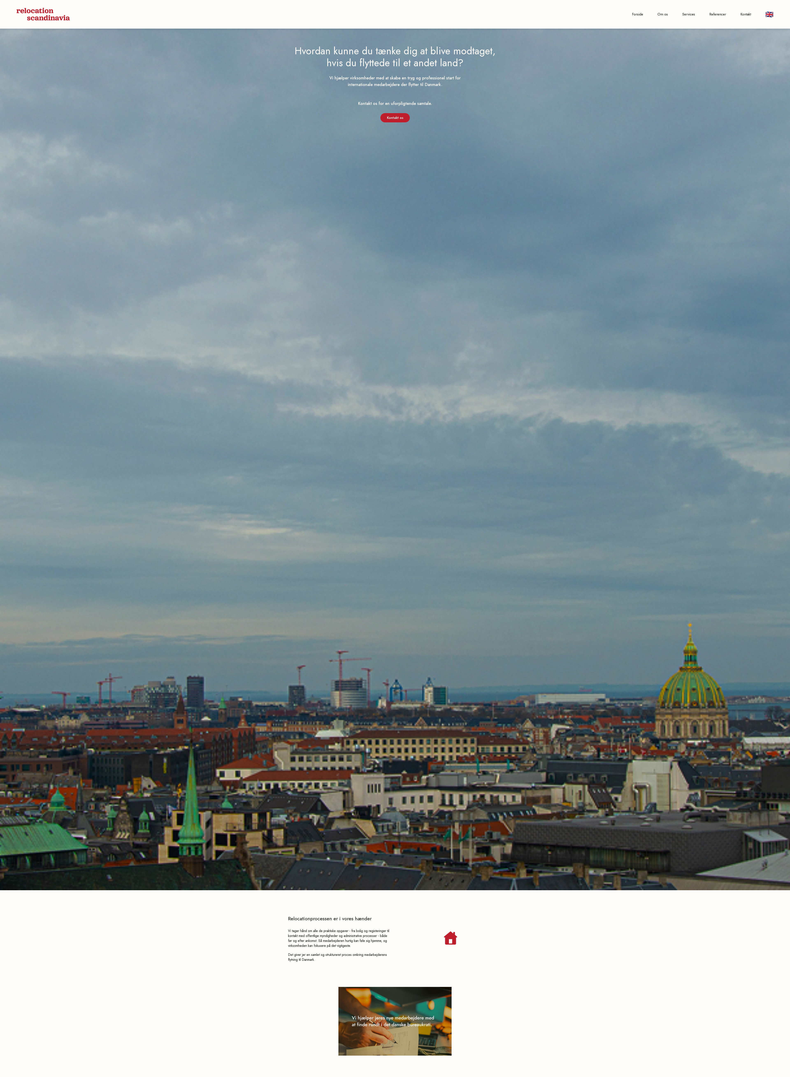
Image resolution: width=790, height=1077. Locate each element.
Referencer (717, 14)
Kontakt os (395, 117)
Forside (637, 14)
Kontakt (745, 14)
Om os (663, 14)
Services (688, 14)
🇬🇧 (769, 14)
